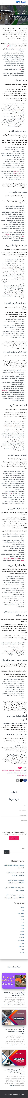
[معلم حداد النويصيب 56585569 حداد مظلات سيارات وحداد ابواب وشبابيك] (14, 1057)
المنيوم (22, 907)
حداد (20, 69)
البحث (23, 848)
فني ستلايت (21, 940)
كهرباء (22, 949)
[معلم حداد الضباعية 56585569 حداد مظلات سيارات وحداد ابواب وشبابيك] (14, 1017)
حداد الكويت (11, 770)
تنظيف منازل (21, 913)
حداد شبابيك (5, 390)
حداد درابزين (5, 770)
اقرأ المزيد (7, 1004)
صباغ (8, 558)
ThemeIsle (6, 1094)
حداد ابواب (9, 493)
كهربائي (13, 558)
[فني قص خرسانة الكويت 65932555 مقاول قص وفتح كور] (14, 980)
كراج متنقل (21, 946)
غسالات (22, 934)
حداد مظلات (16, 171)
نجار (18, 558)
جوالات (22, 919)
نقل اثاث (22, 952)
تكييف (22, 910)
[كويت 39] (21, 3)
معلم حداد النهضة (10, 46)
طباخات (22, 931)
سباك (22, 925)
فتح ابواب (21, 937)
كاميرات (22, 943)
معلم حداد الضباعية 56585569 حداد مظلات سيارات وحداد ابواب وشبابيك (14, 1031)
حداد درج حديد (23, 772)
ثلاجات (22, 916)
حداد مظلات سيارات (21, 775)
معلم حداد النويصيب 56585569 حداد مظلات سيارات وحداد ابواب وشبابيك (14, 1071)
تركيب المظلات (16, 173)
